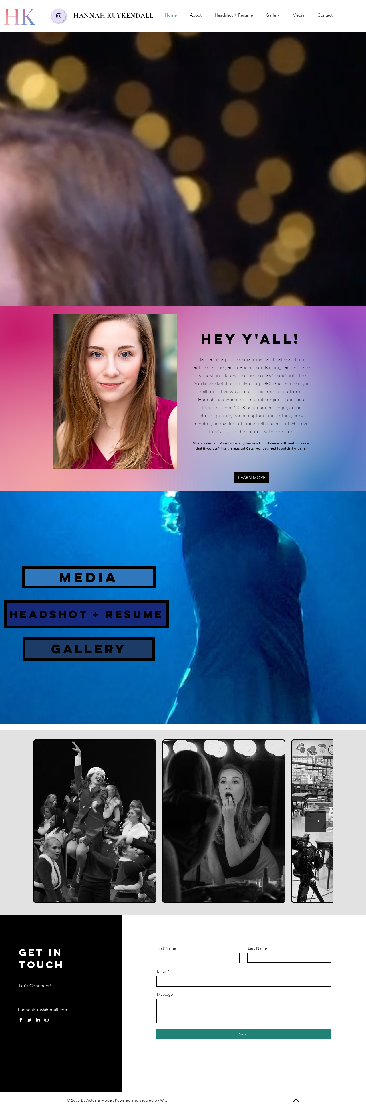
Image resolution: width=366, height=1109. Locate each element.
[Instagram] (58, 16)
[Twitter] (29, 1019)
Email (161, 971)
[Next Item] (315, 821)
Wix (163, 1100)
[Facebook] (20, 1019)
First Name (166, 948)
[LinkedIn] (37, 1019)
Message (165, 994)
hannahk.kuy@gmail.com (43, 1009)
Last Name (257, 948)
